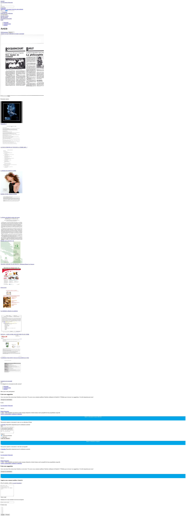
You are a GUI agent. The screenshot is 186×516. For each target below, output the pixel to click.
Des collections (9, 13)
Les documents (4, 2)
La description (6, 428)
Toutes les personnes (7, 435)
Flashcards (10, 2)
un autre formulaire (17, 483)
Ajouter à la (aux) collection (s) (8, 33)
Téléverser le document (6, 9)
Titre (2, 426)
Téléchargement (4, 32)
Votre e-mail (3, 497)
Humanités (5, 22)
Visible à (3, 434)
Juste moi (4, 437)
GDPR (2, 414)
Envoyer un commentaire (6, 399)
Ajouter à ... (11, 32)
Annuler (2, 514)
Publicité (5, 25)
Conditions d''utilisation (16, 414)
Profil (2, 20)
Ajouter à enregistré (19, 33)
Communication (7, 23)
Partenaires (6, 411)
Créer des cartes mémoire (17, 9)
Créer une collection (5, 438)
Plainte (2, 411)
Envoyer (7, 514)
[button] (3, 96)
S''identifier (3, 8)
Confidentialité (7, 414)
